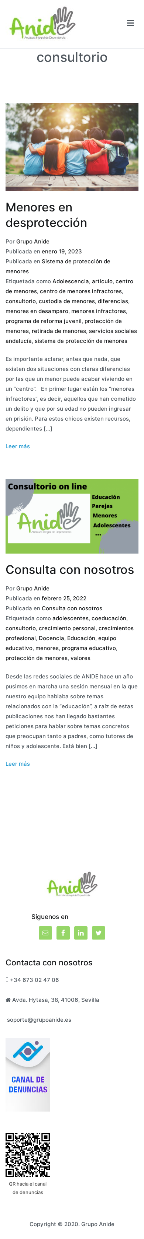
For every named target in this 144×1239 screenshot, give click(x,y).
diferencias (113, 301)
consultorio (21, 301)
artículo (102, 281)
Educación (81, 638)
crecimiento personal (67, 628)
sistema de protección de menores (81, 340)
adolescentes (70, 618)
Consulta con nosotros (70, 569)
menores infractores (98, 311)
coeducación (109, 618)
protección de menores (37, 657)
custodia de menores (67, 301)
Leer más (18, 446)
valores (80, 657)
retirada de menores (59, 330)
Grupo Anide (32, 241)
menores (47, 648)
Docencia (51, 638)
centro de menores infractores (81, 291)
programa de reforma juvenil (44, 320)
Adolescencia (70, 281)
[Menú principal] (130, 24)
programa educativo (89, 648)
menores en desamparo (37, 311)
